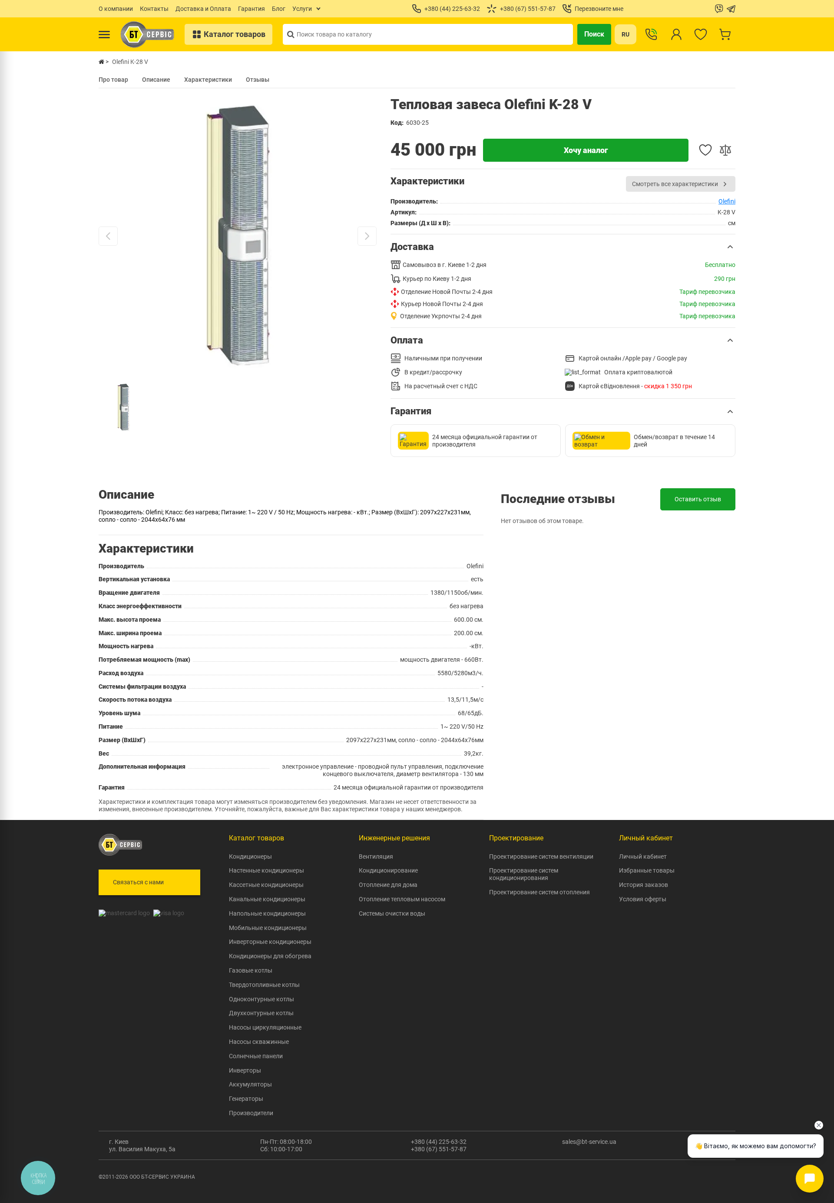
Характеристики (208, 79)
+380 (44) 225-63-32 (439, 1141)
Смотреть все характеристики (675, 183)
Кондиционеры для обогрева (270, 956)
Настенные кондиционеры (266, 870)
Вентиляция (376, 856)
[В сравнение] (725, 150)
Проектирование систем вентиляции (541, 856)
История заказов (643, 884)
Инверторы (245, 1070)
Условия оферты (642, 899)
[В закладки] (705, 150)
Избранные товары (647, 870)
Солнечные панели (256, 1056)
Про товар (113, 79)
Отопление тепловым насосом (402, 899)
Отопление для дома (388, 884)
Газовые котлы (250, 970)
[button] (563, 247)
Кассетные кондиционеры (266, 884)
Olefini (726, 201)
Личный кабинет (643, 856)
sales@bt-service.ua (589, 1141)
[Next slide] (367, 236)
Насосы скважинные (259, 1041)
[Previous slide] (108, 236)
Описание (156, 79)
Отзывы (257, 79)
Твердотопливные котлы (264, 984)
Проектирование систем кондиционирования (523, 874)
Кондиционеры (250, 856)
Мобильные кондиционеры (268, 927)
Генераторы (246, 1098)
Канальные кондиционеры (267, 899)
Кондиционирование (388, 870)
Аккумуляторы (250, 1084)
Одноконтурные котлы (261, 999)
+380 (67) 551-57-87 (439, 1149)
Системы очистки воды (392, 913)
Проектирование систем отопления (539, 892)
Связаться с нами (138, 882)
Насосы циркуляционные (265, 1027)
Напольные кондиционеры (267, 913)
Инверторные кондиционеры (270, 941)
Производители (251, 1113)
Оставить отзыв (698, 499)
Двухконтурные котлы (261, 1013)
